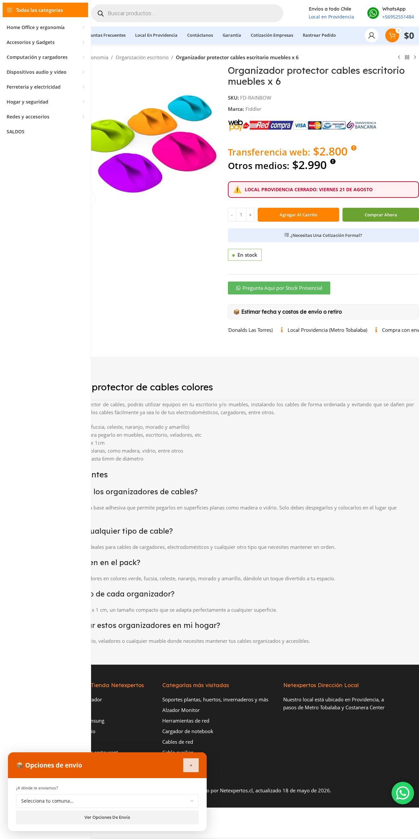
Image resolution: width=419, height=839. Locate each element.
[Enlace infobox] (390, 13)
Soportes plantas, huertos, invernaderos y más (215, 699)
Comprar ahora (381, 215)
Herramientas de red (185, 720)
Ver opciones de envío (107, 817)
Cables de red (177, 741)
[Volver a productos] (407, 58)
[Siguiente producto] (415, 58)
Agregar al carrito (298, 215)
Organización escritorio (142, 57)
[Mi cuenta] (371, 35)
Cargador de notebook (187, 731)
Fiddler (253, 109)
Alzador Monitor (181, 710)
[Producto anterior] (399, 58)
